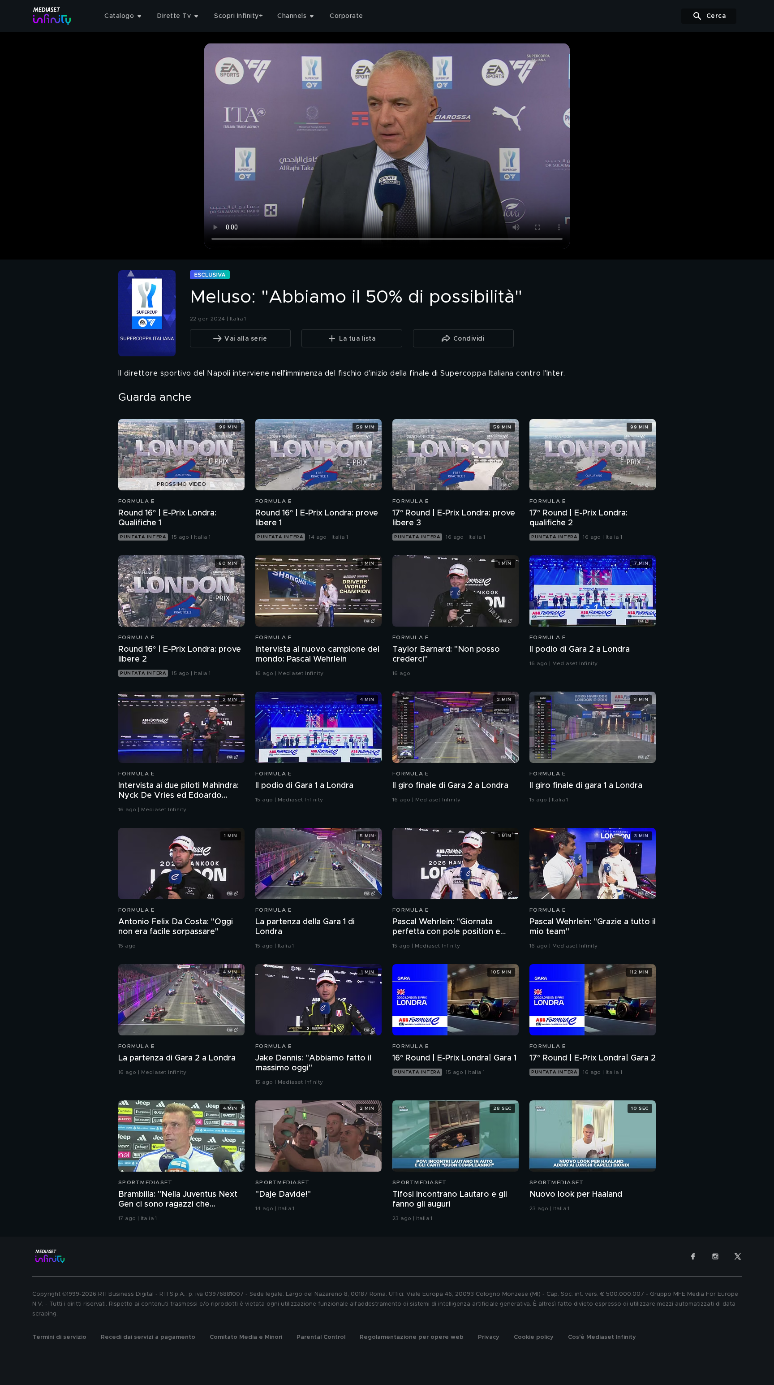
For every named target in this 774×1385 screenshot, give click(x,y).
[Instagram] (715, 1256)
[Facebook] (693, 1256)
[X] (738, 1256)
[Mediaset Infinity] (52, 16)
